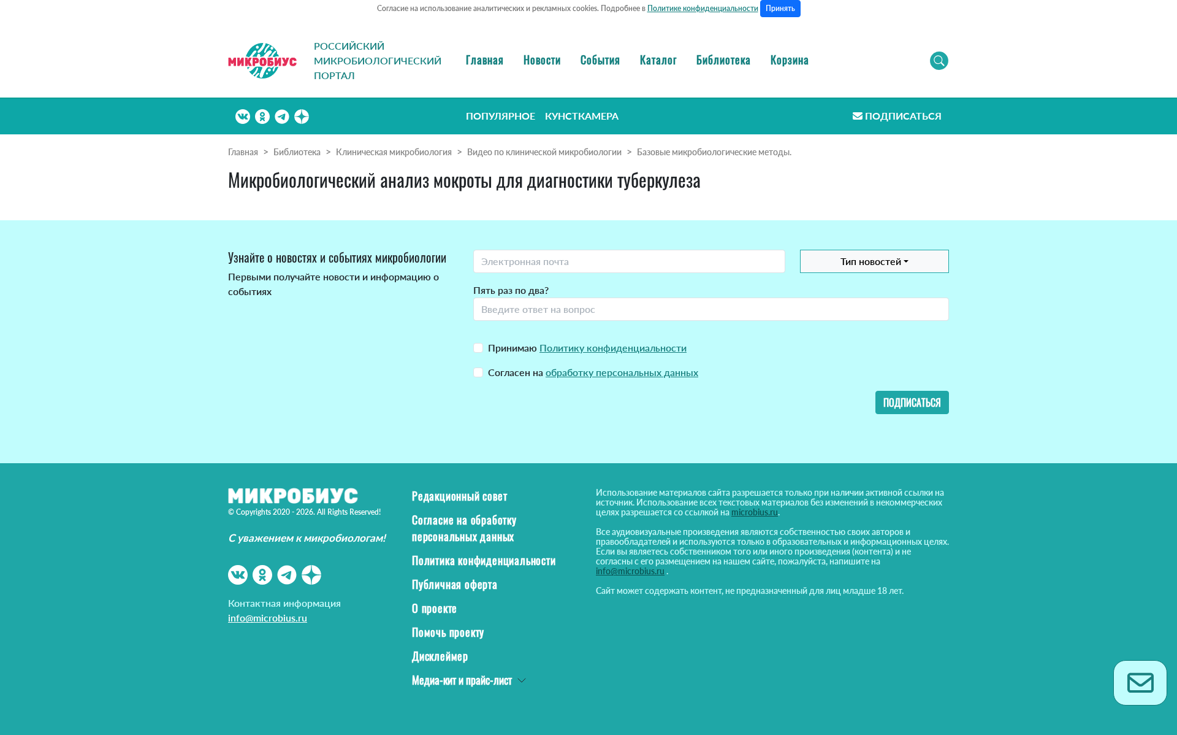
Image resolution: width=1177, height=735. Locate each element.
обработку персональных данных (622, 372)
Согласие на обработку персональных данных (464, 528)
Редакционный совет (459, 496)
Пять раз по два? (511, 290)
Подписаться (903, 115)
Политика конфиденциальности (484, 560)
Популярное (500, 115)
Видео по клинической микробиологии (544, 152)
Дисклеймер (440, 656)
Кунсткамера (582, 115)
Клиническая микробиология (394, 152)
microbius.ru (754, 512)
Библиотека (723, 59)
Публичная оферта (455, 584)
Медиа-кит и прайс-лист (462, 680)
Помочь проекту (448, 632)
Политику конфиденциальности (613, 347)
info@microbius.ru (267, 617)
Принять (780, 8)
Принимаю (587, 347)
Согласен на (593, 372)
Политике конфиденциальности (702, 8)
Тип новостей (870, 261)
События (600, 59)
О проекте (434, 608)
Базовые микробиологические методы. (714, 152)
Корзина (790, 59)
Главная (485, 59)
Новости (542, 59)
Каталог (658, 59)
